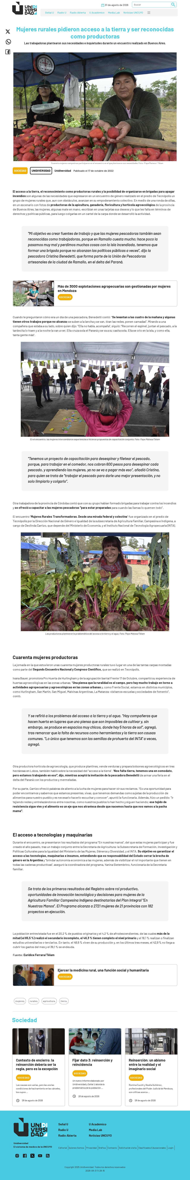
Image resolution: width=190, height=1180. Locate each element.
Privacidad (91, 1147)
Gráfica (102, 1147)
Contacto (112, 1147)
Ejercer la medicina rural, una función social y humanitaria (103, 970)
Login (170, 1147)
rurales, (34, 1001)
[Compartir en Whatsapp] (8, 41)
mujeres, (20, 1001)
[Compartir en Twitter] (8, 31)
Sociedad (20, 170)
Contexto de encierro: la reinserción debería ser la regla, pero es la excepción (37, 1064)
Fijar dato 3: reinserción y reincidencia (92, 1062)
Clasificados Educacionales (152, 1147)
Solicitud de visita (128, 1147)
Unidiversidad (41, 170)
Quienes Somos (76, 1147)
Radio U (61, 12)
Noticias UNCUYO (133, 12)
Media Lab (114, 12)
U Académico (96, 12)
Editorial (62, 1147)
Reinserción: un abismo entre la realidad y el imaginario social (147, 1064)
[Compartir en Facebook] (8, 52)
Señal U (49, 12)
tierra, (64, 1001)
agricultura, (49, 1001)
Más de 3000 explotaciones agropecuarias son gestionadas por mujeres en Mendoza (114, 288)
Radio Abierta (78, 12)
